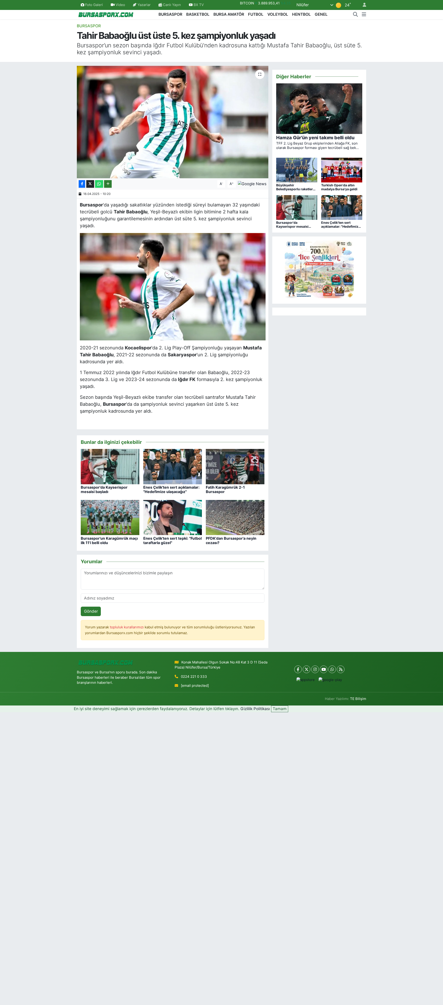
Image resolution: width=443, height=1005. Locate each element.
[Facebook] (298, 669)
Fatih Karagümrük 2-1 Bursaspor (225, 489)
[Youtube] (323, 669)
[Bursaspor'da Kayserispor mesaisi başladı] (110, 466)
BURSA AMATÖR (228, 14)
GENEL (321, 14)
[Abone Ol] (252, 183)
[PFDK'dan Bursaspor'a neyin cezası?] (235, 517)
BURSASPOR (170, 14)
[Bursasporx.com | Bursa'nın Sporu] (106, 14)
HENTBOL (301, 14)
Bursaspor (89, 26)
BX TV (198, 5)
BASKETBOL (198, 14)
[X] (306, 669)
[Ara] (355, 15)
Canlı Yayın (171, 5)
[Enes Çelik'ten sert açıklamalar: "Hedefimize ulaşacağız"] (172, 466)
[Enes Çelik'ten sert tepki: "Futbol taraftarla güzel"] (172, 517)
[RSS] (340, 669)
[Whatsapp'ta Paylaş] (99, 184)
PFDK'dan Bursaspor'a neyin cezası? (231, 540)
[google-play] (330, 679)
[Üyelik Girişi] (362, 5)
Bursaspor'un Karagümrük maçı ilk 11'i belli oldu (109, 540)
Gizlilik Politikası (255, 708)
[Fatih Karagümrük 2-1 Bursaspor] (235, 466)
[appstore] (306, 679)
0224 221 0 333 (194, 677)
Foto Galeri (94, 5)
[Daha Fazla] (108, 184)
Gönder (91, 611)
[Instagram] (315, 669)
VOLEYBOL (277, 14)
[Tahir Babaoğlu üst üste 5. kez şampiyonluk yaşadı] (173, 122)
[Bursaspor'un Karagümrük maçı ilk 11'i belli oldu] (110, 517)
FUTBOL (255, 14)
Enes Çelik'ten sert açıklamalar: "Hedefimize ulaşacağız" (171, 489)
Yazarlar (144, 5)
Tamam (280, 708)
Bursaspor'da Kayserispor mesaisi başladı (104, 489)
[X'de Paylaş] (90, 184)
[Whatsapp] (332, 669)
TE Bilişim (358, 699)
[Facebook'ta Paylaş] (82, 184)
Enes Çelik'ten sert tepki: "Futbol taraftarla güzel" (172, 540)
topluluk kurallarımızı (127, 627)
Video (120, 5)
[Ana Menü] (364, 15)
